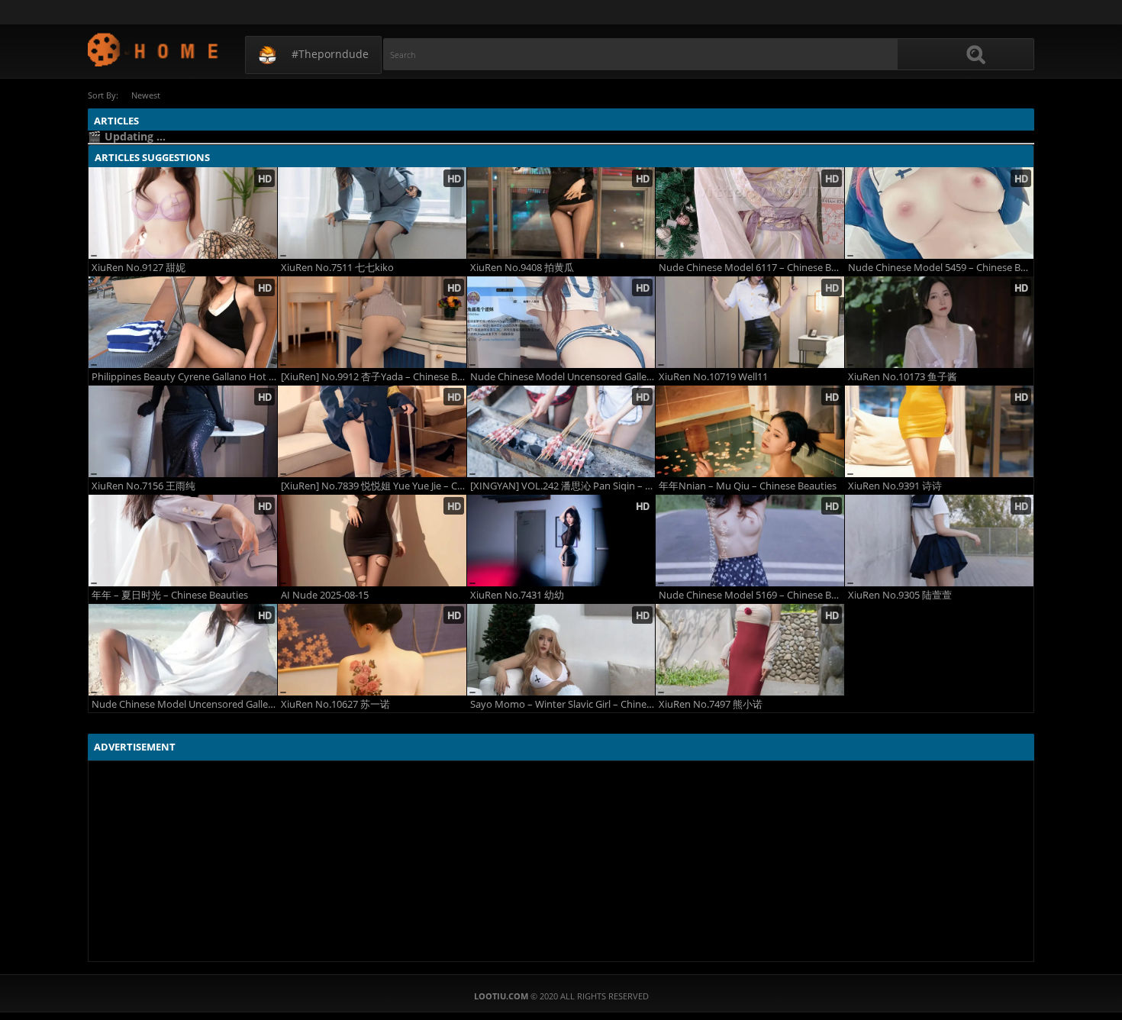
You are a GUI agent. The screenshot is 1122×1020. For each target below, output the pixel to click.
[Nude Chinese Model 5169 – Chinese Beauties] (750, 540)
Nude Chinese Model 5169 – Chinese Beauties (751, 595)
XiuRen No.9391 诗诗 (895, 485)
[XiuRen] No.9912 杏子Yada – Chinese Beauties (373, 376)
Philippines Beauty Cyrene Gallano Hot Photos (184, 376)
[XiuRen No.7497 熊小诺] (750, 650)
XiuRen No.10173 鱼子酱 (902, 376)
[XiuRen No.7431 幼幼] (561, 540)
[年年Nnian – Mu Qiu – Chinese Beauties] (750, 431)
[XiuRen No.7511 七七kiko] (372, 213)
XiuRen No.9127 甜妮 (138, 267)
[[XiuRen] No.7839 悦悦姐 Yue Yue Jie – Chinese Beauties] (372, 431)
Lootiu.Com (154, 49)
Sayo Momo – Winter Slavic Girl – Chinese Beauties (563, 704)
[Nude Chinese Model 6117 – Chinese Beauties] (750, 213)
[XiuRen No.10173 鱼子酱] (939, 322)
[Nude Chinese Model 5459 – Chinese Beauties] (939, 213)
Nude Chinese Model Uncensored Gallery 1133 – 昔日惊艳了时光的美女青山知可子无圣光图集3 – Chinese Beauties (184, 704)
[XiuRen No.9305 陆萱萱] (939, 540)
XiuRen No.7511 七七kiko (337, 267)
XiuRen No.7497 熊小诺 (711, 704)
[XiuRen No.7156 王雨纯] (183, 431)
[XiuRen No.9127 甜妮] (183, 213)
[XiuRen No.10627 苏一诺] (372, 650)
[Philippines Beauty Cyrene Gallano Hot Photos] (183, 322)
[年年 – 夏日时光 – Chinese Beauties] (183, 540)
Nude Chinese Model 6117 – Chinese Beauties (751, 267)
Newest (145, 95)
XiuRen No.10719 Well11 (713, 376)
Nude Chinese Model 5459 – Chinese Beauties (940, 267)
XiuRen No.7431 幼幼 (517, 595)
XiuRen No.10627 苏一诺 (335, 704)
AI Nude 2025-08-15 (325, 595)
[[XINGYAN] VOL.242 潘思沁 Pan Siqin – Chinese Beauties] (561, 431)
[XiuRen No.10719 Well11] (750, 322)
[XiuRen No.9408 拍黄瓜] (561, 213)
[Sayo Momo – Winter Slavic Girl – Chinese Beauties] (561, 650)
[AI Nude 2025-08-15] (372, 540)
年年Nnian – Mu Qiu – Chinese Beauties (748, 485)
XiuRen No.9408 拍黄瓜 (522, 267)
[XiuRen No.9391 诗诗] (939, 431)
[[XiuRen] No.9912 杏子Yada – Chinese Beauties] (372, 322)
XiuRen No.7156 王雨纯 (143, 485)
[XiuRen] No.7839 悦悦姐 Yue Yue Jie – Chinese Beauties (373, 485)
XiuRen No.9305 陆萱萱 (900, 595)
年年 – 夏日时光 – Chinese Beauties (170, 595)
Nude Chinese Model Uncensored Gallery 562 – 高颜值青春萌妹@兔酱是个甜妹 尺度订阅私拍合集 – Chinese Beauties (563, 376)
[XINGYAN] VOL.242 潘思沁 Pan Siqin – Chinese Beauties (563, 485)
